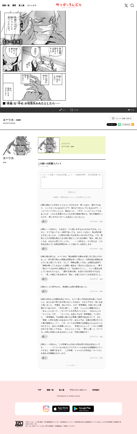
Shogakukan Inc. (63, 396)
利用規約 (95, 390)
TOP (39, 390)
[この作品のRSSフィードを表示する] (132, 124)
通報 (101, 222)
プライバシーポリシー (78, 390)
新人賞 (21, 5)
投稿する (72, 192)
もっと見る (71, 365)
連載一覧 (6, 5)
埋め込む (127, 124)
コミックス (31, 5)
